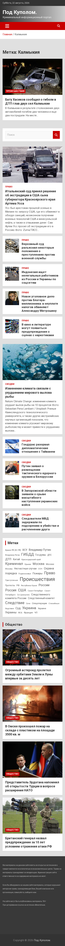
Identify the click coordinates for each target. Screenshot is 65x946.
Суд (18, 608)
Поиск (56, 135)
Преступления (11, 580)
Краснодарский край (31, 559)
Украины (11, 612)
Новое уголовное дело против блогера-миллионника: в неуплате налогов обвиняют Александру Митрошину (40, 303)
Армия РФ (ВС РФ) (13, 550)
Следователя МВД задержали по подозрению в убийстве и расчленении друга (40, 524)
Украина (29, 608)
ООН (40, 569)
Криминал (14, 564)
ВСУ (25, 549)
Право (8, 187)
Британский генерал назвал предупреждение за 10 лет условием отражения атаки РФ (28, 842)
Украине (42, 608)
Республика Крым (29, 585)
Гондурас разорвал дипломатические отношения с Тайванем (38, 448)
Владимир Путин (40, 549)
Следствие (14, 603)
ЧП (35, 612)
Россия (10, 590)
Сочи (28, 603)
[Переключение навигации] (7, 26)
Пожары (37, 573)
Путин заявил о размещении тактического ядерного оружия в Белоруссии (39, 471)
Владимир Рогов (12, 555)
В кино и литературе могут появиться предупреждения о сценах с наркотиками (38, 330)
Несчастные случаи (25, 568)
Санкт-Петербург (35, 590)
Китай (16, 559)
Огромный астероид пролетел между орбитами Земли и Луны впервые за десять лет (29, 674)
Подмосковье (24, 573)
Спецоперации (39, 603)
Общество (13, 624)
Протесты (10, 585)
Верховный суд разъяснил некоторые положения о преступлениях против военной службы (38, 251)
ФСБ (20, 612)
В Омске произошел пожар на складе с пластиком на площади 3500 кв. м (30, 730)
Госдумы (40, 554)
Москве (50, 564)
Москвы (9, 568)
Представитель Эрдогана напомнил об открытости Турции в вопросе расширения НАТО (32, 786)
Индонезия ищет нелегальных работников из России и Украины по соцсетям (40, 277)
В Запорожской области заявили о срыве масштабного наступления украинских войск (40, 498)
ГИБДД (27, 554)
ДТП (8, 559)
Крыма (28, 564)
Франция (28, 612)
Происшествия (15, 91)
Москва (38, 564)
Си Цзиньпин (23, 594)
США (22, 590)
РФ (17, 585)
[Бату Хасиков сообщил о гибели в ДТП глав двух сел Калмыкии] (32, 77)
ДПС (49, 555)
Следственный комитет (41, 598)
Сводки (9, 384)
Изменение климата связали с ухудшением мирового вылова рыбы (28, 392)
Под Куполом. (20, 12)
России (43, 585)
